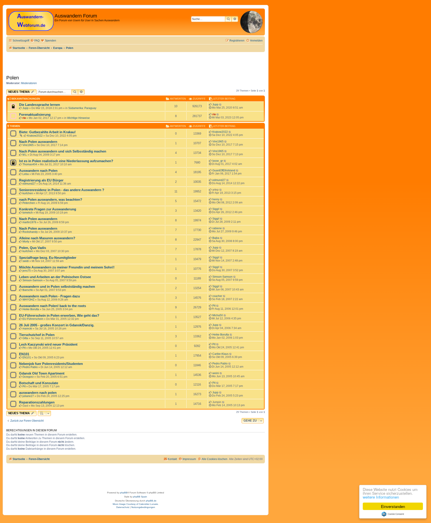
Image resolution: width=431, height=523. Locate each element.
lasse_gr (217, 160)
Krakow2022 (35, 135)
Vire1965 (28, 145)
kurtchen (27, 193)
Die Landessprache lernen (39, 105)
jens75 (26, 270)
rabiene (217, 228)
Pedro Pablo (30, 367)
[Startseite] (31, 21)
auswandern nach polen (38, 392)
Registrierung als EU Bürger (41, 180)
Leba (25, 174)
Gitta (25, 338)
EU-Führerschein (32, 318)
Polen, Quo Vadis (32, 248)
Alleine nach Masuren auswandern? (47, 238)
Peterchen (28, 203)
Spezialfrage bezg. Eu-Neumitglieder (47, 257)
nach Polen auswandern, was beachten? (50, 199)
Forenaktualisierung (35, 114)
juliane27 (28, 396)
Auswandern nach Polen (38, 170)
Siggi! (215, 209)
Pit (214, 305)
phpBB (123, 492)
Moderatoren (29, 83)
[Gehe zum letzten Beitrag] (220, 104)
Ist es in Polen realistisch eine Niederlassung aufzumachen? (66, 161)
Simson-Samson (32, 280)
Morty (25, 241)
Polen (12, 78)
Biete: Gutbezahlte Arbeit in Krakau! (47, 132)
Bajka (215, 238)
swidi (25, 261)
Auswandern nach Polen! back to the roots (52, 306)
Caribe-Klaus (220, 353)
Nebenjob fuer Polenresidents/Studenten (51, 364)
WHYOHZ (28, 299)
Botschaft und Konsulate (38, 383)
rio (24, 118)
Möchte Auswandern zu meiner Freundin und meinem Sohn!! (66, 267)
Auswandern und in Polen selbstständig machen (57, 286)
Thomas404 (29, 164)
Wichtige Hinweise (78, 118)
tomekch (27, 212)
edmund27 (29, 183)
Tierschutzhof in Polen (37, 335)
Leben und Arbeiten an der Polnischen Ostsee (55, 277)
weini (215, 373)
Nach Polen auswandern (38, 142)
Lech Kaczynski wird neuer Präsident (48, 344)
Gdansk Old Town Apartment (41, 373)
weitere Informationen (381, 497)
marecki (27, 328)
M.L (24, 154)
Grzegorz (28, 376)
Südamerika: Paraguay (82, 108)
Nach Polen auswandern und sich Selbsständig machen (62, 151)
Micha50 (217, 315)
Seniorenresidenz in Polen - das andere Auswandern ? (61, 190)
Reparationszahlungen (37, 402)
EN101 (24, 354)
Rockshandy (30, 231)
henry (215, 199)
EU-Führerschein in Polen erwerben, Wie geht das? (59, 315)
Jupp (25, 108)
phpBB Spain (140, 496)
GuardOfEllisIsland (223, 170)
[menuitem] (35, 41)
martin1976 (29, 222)
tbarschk (27, 290)
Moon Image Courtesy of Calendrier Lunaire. (136, 504)
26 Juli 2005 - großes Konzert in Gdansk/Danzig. (56, 325)
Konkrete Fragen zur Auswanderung (47, 209)
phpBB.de (151, 500)
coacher (217, 296)
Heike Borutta (30, 309)
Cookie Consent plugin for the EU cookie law (393, 514)
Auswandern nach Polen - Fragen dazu (49, 296)
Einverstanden (393, 506)
